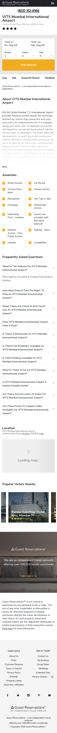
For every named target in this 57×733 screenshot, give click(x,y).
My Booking (43, 660)
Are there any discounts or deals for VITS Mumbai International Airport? (24, 395)
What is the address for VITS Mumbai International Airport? (24, 268)
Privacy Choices (39, 676)
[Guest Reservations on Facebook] (9, 695)
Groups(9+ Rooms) (30, 77)
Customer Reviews (14, 664)
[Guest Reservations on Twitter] (18, 695)
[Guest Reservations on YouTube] (48, 695)
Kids (41, 52)
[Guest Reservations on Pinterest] (39, 695)
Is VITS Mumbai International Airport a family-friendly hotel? (24, 383)
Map (14, 77)
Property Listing (13, 680)
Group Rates (43, 664)
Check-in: (9, 42)
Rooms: (8, 52)
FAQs (13, 660)
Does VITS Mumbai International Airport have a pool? (25, 323)
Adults (25, 52)
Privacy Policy (13, 672)
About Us (13, 656)
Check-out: (36, 42)
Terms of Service (14, 668)
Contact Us (43, 656)
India (41, 433)
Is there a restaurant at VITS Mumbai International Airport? (24, 335)
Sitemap (14, 676)
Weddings (50, 77)
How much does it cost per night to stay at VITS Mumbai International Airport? (23, 294)
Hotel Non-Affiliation (14, 684)
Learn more (7, 88)
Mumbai (26, 433)
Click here (7, 628)
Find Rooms (28, 65)
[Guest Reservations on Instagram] (29, 695)
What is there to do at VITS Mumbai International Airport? (24, 371)
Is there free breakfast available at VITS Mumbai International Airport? (23, 347)
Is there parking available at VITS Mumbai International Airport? (22, 359)
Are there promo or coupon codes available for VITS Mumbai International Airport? (25, 409)
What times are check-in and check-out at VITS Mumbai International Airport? (24, 310)
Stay (4, 77)
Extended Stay (43, 672)
